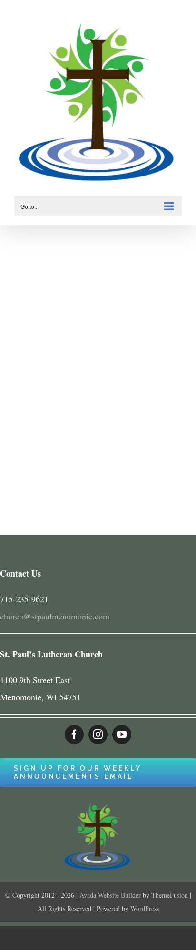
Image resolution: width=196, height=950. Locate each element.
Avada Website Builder (110, 895)
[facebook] (74, 734)
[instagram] (98, 734)
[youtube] (121, 734)
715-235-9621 (24, 599)
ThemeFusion (169, 895)
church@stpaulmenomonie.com (54, 616)
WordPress (144, 908)
